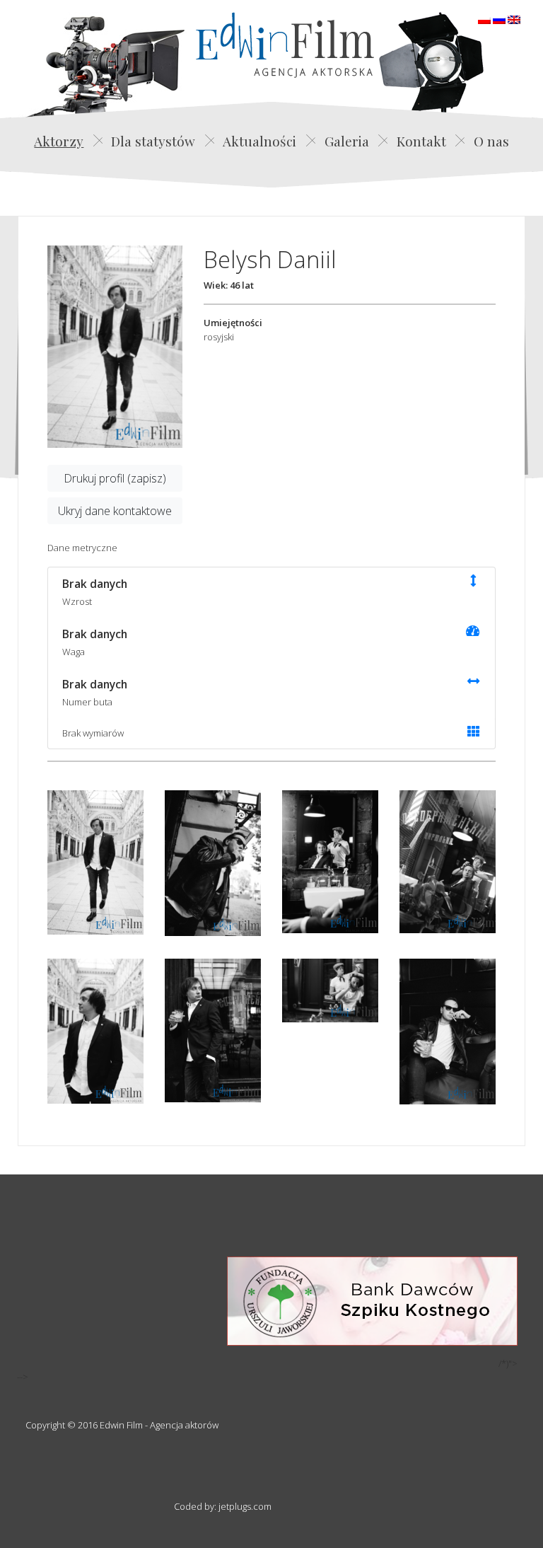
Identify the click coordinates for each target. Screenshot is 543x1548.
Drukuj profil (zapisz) (115, 478)
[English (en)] (514, 18)
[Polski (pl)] (484, 18)
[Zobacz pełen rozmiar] (114, 347)
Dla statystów (153, 141)
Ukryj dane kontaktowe (115, 511)
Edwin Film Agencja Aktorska (285, 45)
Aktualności (259, 141)
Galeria (347, 141)
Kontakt (421, 141)
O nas (491, 141)
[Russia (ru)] (499, 18)
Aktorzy (58, 141)
